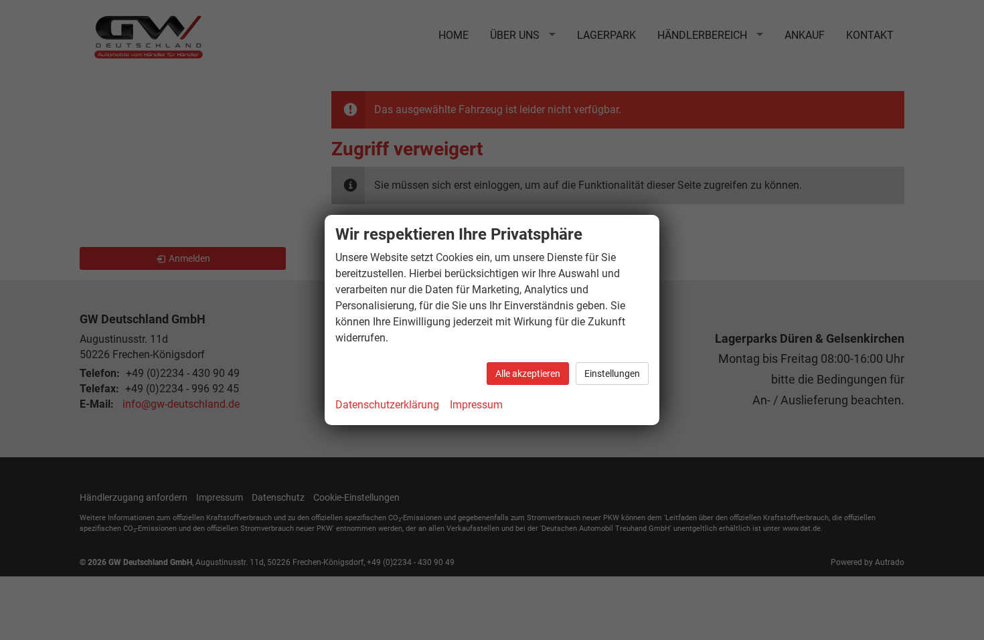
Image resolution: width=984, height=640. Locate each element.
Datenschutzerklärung (387, 404)
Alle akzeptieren (527, 373)
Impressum (476, 404)
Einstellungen (612, 373)
